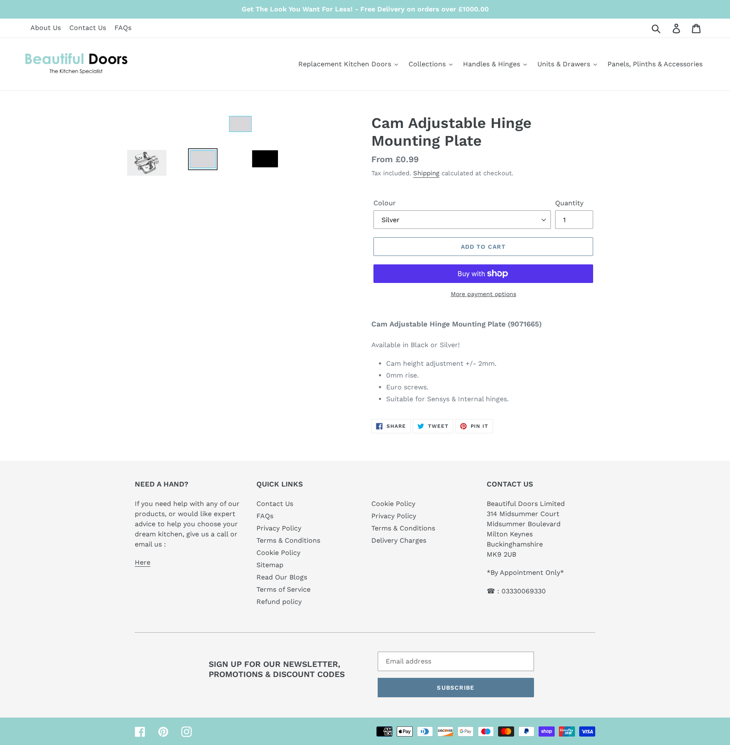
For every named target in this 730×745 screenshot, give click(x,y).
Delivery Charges (398, 540)
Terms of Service (283, 589)
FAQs (122, 28)
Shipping (426, 173)
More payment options (483, 294)
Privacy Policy (278, 528)
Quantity (569, 203)
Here (142, 562)
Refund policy (279, 602)
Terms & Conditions (288, 540)
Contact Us (87, 28)
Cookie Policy (278, 553)
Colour (384, 203)
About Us (45, 28)
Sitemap (269, 565)
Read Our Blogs (281, 577)
